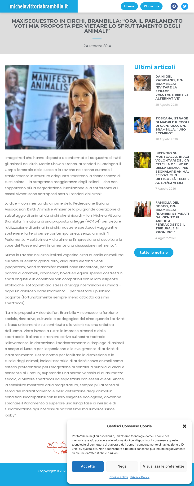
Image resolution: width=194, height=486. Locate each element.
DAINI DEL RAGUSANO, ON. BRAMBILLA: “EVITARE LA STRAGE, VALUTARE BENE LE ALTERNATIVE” (172, 87)
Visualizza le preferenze (163, 466)
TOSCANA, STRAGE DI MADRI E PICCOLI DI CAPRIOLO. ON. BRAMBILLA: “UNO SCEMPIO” (172, 125)
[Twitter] (184, 6)
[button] (184, 426)
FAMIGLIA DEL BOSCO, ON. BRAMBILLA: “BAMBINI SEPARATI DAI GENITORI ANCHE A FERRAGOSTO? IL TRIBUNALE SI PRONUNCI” (172, 217)
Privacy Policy (140, 477)
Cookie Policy (119, 477)
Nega (122, 466)
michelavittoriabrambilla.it (39, 6)
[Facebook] (174, 6)
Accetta (88, 466)
